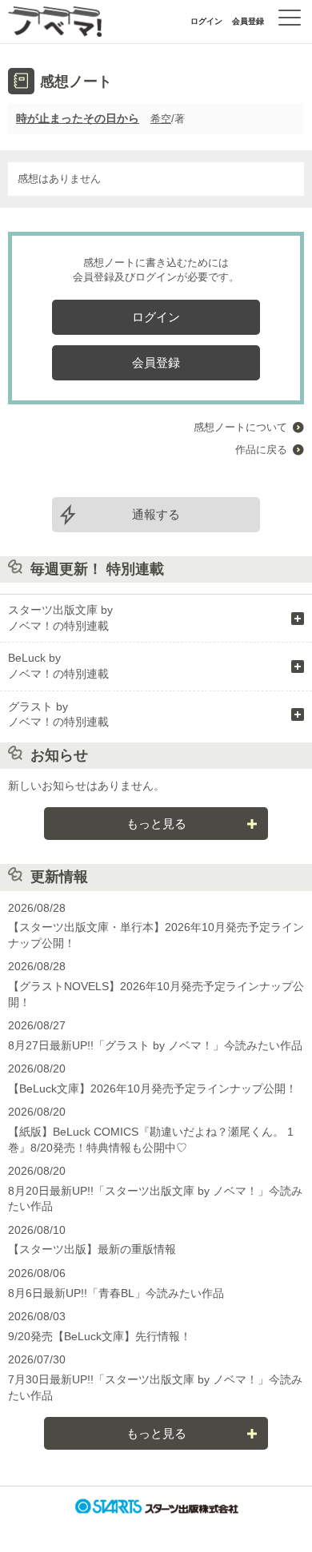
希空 (160, 119)
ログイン (206, 21)
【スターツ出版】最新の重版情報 (92, 1249)
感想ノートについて (240, 427)
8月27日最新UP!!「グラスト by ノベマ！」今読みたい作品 (155, 1045)
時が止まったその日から (77, 118)
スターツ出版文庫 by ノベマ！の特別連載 (60, 617)
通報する (156, 514)
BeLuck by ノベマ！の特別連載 (58, 665)
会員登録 (248, 21)
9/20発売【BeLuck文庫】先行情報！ (99, 1336)
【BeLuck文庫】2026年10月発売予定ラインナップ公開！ (152, 1088)
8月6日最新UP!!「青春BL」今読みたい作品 (116, 1293)
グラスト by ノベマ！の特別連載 (58, 714)
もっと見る (156, 823)
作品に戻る (261, 450)
